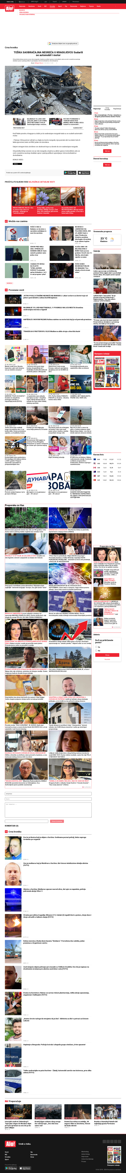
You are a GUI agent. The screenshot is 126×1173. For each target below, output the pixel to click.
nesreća (9, 283)
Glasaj (107, 655)
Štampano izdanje (101, 354)
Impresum (84, 1156)
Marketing (85, 1152)
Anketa (96, 634)
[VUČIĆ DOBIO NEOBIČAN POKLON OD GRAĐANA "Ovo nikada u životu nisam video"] (62, 270)
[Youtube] (115, 1141)
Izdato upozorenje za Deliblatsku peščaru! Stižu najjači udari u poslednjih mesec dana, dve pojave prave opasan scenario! (107, 273)
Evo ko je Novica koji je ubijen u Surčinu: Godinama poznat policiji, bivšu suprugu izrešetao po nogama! (107, 144)
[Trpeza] (54, 2)
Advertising (85, 1154)
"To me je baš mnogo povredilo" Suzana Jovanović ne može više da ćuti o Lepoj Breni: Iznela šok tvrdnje (107, 344)
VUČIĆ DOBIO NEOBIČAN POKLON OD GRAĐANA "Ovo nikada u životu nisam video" (82, 268)
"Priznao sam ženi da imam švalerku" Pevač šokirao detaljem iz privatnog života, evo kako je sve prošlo (106, 321)
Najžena (83, 6)
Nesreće (22, 10)
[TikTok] (112, 1141)
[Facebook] (104, 1141)
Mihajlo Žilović (39, 63)
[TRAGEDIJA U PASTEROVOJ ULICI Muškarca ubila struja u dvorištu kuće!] (13, 335)
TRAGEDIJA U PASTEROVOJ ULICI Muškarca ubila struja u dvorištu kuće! (51, 331)
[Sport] (64, 2)
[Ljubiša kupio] (107, 286)
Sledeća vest (78, 128)
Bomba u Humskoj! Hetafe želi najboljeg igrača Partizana (106, 1123)
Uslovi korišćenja (87, 1159)
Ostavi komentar (57, 821)
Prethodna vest (19, 128)
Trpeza (91, 6)
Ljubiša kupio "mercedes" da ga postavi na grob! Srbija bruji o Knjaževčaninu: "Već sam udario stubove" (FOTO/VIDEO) (104, 298)
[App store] (84, 173)
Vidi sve (107, 151)
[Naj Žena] (45, 1)
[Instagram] (108, 1141)
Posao (83, 1161)
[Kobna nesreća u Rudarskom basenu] (13, 952)
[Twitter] (119, 1141)
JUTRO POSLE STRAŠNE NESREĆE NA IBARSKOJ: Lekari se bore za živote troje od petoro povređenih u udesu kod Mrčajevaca (55, 297)
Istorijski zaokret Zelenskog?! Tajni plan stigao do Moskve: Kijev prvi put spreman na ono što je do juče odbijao (18, 1125)
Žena (32, 1157)
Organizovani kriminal (27, 14)
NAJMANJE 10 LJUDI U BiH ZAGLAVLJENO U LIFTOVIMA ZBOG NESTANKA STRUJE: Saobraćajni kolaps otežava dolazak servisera (37, 122)
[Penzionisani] (75, 2)
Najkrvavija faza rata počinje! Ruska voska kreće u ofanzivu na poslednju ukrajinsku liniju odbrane (107, 122)
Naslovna (32, 6)
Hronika (52, 6)
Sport (60, 6)
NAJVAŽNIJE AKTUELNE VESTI (42, 182)
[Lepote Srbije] (34, 2)
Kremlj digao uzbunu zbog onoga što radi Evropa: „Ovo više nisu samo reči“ (47, 1124)
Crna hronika (24, 12)
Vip (66, 6)
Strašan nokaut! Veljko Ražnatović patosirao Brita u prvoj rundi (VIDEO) (106, 128)
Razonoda (73, 6)
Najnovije (22, 6)
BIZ (45, 6)
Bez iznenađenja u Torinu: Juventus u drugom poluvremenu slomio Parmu (108, 116)
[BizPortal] (21, 2)
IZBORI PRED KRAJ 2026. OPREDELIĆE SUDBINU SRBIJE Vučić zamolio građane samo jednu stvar (38, 251)
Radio (99, 6)
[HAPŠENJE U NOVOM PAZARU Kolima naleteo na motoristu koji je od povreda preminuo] (13, 323)
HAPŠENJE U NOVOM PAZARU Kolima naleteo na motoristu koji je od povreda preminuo (57, 319)
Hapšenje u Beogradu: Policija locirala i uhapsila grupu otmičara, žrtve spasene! (54, 1045)
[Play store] (70, 173)
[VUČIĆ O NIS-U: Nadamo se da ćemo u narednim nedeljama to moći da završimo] (17, 233)
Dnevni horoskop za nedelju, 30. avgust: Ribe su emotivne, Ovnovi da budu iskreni (77, 1124)
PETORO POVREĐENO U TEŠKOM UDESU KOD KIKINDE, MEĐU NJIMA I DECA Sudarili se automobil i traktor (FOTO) (73, 122)
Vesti (39, 6)
